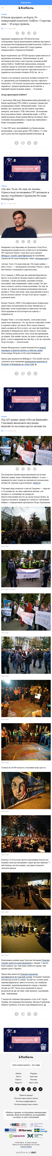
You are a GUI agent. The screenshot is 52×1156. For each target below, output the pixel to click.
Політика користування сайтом (26, 1098)
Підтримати (26, 3)
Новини (18, 1073)
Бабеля (37, 483)
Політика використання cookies (26, 1104)
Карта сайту (33, 1083)
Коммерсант (41, 258)
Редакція (33, 1073)
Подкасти (18, 1083)
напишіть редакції (26, 1146)
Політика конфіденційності (26, 1101)
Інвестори (33, 1076)
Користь (18, 1080)
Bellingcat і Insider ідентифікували (16, 256)
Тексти (18, 1076)
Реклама (33, 1080)
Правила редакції (26, 1095)
